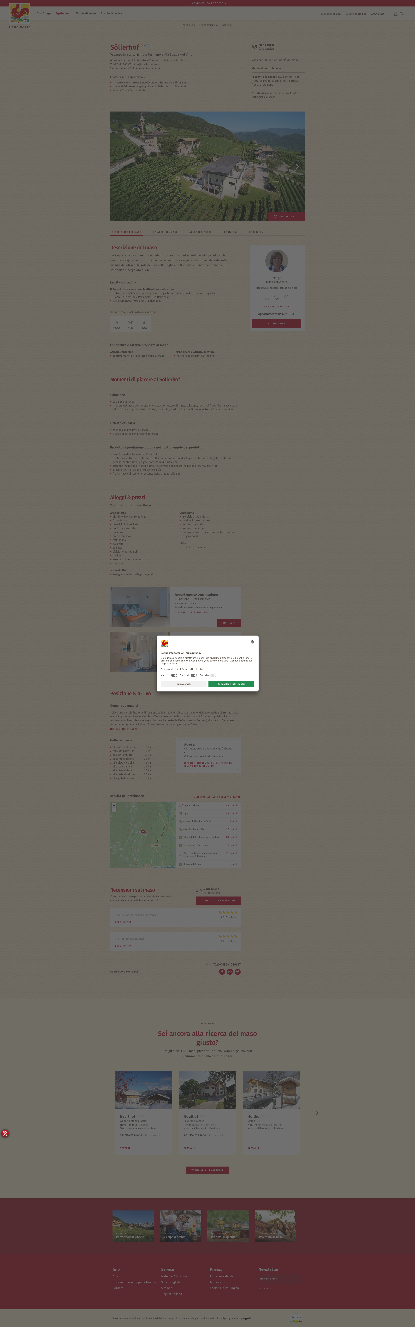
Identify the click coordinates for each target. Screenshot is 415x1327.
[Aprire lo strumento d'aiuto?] (5, 1133)
